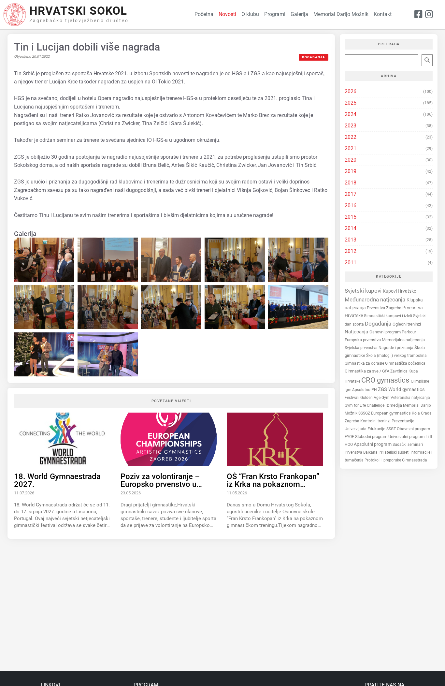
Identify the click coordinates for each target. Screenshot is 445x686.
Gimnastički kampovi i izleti (388, 315)
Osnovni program (385, 331)
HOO (349, 444)
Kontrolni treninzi (376, 421)
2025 (350, 103)
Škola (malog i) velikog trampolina (396, 355)
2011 (350, 262)
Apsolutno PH (365, 389)
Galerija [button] (299, 14)
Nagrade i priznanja (396, 347)
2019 (350, 171)
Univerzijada (356, 429)
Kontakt (383, 14)
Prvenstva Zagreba (384, 307)
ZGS (383, 389)
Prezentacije (403, 420)
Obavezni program (413, 428)
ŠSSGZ (364, 413)
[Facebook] (418, 15)
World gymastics (406, 389)
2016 (350, 205)
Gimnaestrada (414, 460)
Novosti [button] (227, 14)
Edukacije (376, 428)
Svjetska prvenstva (362, 347)
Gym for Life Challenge (365, 405)
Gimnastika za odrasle (365, 363)
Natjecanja (357, 332)
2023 (350, 126)
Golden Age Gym (375, 397)
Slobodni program (371, 436)
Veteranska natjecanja (410, 397)
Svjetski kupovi (364, 290)
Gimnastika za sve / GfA (367, 371)
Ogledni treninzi (407, 324)
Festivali (352, 397)
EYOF (350, 436)
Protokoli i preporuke (383, 460)
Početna (203, 14)
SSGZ (391, 429)
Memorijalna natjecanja (403, 339)
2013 (350, 240)
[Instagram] (429, 15)
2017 (350, 194)
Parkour (409, 331)
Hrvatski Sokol (78, 11)
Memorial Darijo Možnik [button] (340, 14)
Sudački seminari (408, 444)
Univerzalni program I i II (410, 436)
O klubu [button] (250, 14)
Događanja (313, 57)
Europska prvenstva (363, 339)
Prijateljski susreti (394, 452)
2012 (350, 251)
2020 (350, 160)
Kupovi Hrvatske (399, 291)
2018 (350, 183)
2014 (350, 228)
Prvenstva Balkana (362, 452)
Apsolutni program (373, 444)
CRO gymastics (386, 380)
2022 (350, 137)
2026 (350, 91)
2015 (350, 217)
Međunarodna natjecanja (376, 299)
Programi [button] (274, 14)
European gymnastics (391, 413)
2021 (350, 148)
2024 (350, 114)
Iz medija (394, 405)
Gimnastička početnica (405, 363)
